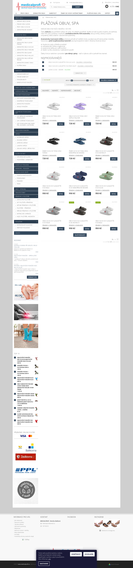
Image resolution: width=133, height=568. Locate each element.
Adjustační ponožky (22, 130)
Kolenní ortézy (22, 140)
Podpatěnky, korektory (25, 160)
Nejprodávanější (66, 90)
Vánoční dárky (20, 193)
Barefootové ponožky (24, 82)
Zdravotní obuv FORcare (25, 50)
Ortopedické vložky (24, 157)
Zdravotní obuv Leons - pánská (25, 43)
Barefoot (53, 13)
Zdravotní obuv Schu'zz (25, 47)
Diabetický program (22, 165)
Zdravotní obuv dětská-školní (25, 59)
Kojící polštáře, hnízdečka (26, 216)
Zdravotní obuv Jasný (24, 53)
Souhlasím (89, 554)
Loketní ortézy (22, 145)
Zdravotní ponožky (23, 104)
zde (49, 559)
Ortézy (107, 13)
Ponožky (20, 181)
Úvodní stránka (16, 13)
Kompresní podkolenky (25, 101)
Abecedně (77, 90)
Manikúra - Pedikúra (22, 168)
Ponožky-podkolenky (22, 95)
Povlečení (18, 222)
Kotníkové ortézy (23, 137)
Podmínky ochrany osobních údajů (24, 536)
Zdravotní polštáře (23, 199)
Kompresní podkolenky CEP (23, 112)
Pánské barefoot (22, 77)
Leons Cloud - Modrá (59, 70)
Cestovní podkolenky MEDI (26, 98)
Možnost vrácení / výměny (21, 530)
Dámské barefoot (23, 74)
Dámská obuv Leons (23, 21)
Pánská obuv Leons (23, 24)
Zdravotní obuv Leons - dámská (25, 39)
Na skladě (47, 80)
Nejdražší (55, 90)
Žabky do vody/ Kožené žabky (72, 13)
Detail (61, 124)
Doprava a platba (19, 522)
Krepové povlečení (23, 228)
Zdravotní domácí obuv (25, 62)
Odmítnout (76, 554)
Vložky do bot (20, 153)
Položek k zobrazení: (108, 80)
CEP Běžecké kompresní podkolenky (25, 117)
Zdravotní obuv (39, 13)
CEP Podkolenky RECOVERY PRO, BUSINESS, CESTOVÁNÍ (26, 124)
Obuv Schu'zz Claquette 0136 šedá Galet (70, 66)
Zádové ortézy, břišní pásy (26, 148)
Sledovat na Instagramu (108, 530)
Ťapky (19, 184)
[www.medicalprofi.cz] (31, 6)
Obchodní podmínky (20, 526)
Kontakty (16, 534)
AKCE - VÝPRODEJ (20, 189)
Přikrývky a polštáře (22, 196)
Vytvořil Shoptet (115, 564)
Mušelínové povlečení (24, 225)
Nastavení (44, 564)
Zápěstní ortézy (22, 143)
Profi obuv (25, 13)
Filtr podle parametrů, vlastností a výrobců (79, 84)
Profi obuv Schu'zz (23, 27)
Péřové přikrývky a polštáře (26, 211)
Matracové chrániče (24, 214)
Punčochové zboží (21, 172)
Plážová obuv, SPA (94, 13)
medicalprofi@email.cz (49, 523)
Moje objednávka (19, 532)
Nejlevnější (45, 90)
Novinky (17, 240)
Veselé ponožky (22, 106)
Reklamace (17, 528)
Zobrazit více (32, 277)
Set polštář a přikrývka (25, 202)
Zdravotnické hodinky (24, 30)
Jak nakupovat (18, 520)
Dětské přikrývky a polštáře (26, 205)
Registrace (116, 2)
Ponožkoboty (21, 79)
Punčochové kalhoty (24, 175)
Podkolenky (21, 178)
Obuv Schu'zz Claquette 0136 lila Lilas (70, 62)
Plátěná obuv (21, 65)
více (37, 252)
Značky (17, 233)
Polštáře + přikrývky (24, 208)
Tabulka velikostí (19, 524)
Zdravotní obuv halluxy (25, 55)
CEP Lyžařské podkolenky (25, 121)
